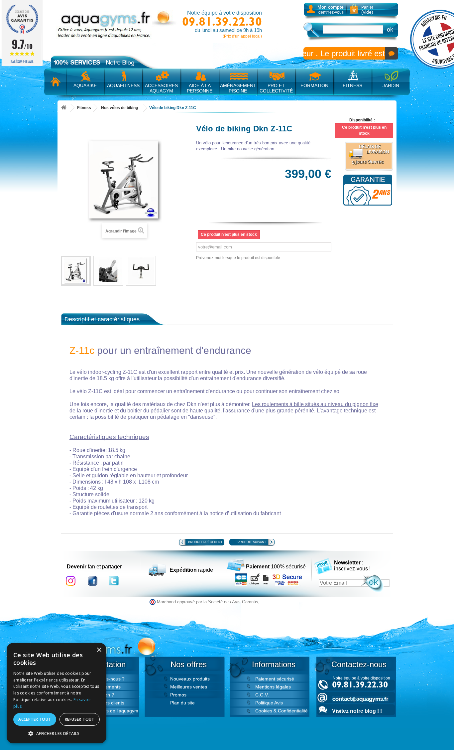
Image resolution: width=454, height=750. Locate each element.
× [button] (98, 650)
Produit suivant (252, 542)
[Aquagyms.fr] (117, 24)
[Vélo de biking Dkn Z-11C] (75, 270)
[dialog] (56, 693)
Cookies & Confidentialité (281, 710)
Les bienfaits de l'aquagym (110, 710)
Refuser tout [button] (79, 719)
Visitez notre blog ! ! (357, 711)
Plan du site (182, 702)
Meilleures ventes (188, 686)
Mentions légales (273, 686)
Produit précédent (205, 542)
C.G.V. (262, 694)
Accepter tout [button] (34, 719)
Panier (367, 10)
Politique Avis (269, 702)
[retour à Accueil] (63, 108)
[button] (56, 733)
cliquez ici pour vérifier (282, 602)
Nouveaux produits (190, 678)
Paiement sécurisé (274, 678)
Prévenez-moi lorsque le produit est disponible (238, 257)
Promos (178, 694)
